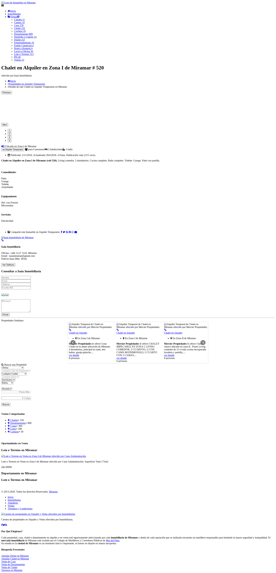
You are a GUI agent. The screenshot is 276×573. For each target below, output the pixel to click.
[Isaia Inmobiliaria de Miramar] (17, 237)
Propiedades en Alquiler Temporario (27, 84)
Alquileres (13, 502)
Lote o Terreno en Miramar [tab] (19, 450)
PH (17, 57)
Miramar (53, 491)
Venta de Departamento (13, 564)
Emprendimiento (24, 42)
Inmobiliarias (14, 13)
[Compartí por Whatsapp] (73, 232)
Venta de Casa (8, 561)
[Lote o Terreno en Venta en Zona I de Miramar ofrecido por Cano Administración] (43, 456)
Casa (18, 25)
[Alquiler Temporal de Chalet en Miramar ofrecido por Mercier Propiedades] (70, 330)
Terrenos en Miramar (11, 570)
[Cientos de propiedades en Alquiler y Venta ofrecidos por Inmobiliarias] (18, 2)
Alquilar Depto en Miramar (15, 555)
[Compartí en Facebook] (61, 232)
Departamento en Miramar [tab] (19, 473)
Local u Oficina (23, 51)
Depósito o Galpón (25, 37)
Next (5, 124)
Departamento (23, 34)
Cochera (20, 31)
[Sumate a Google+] (67, 232)
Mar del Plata (112, 540)
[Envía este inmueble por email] (75, 232)
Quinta (19, 60)
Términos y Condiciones (20, 508)
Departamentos (18, 423)
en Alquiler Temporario (13, 149)
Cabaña (19, 19)
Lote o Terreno (24, 54)
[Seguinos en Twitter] (64, 232)
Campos (14, 431)
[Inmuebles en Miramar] (38, 514)
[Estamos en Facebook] (2, 525)
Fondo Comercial (24, 45)
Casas (13, 426)
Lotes (13, 428)
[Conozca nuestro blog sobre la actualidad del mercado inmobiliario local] (6, 525)
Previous (7, 92)
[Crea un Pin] (70, 232)
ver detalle (74, 355)
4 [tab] (9, 140)
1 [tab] (9, 130)
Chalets (14, 420)
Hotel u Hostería (23, 48)
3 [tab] (9, 137)
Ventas (13, 16)
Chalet (19, 28)
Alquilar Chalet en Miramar (15, 558)
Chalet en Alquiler (78, 332)
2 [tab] (9, 134)
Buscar (6, 404)
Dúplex (19, 39)
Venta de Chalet (9, 567)
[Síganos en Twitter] (4, 525)
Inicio (13, 11)
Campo (19, 22)
